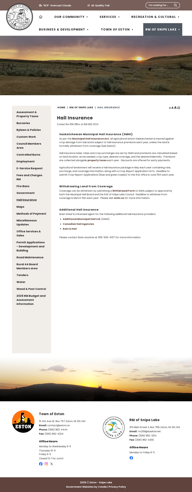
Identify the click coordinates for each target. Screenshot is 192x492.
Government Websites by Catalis (86, 487)
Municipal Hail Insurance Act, (91, 138)
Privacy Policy (117, 487)
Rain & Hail (70, 229)
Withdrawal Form (123, 191)
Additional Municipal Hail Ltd (81, 219)
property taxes (97, 160)
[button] (175, 5)
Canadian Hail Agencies (78, 224)
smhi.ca (119, 198)
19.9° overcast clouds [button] (57, 5)
